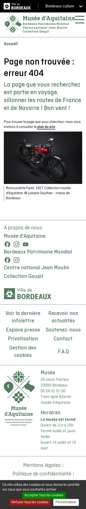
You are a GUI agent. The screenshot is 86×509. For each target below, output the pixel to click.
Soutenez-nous (63, 330)
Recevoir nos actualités (63, 317)
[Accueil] (13, 24)
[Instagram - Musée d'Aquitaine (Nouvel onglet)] (16, 244)
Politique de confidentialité (41, 474)
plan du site (46, 127)
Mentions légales (42, 465)
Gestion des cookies (22, 352)
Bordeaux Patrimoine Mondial (38, 252)
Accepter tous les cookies (43, 495)
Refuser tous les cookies (29, 502)
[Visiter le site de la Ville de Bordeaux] (28, 293)
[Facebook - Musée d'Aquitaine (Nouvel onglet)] (7, 244)
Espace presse (23, 330)
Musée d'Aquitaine (49, 18)
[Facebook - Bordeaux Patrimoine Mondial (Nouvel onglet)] (7, 260)
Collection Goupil (23, 276)
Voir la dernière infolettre (22, 317)
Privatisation (23, 339)
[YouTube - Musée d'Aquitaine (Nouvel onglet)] (25, 244)
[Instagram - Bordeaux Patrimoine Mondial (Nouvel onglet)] (16, 260)
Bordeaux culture (60, 6)
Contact (63, 339)
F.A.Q (63, 352)
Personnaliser (66, 502)
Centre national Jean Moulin (36, 268)
